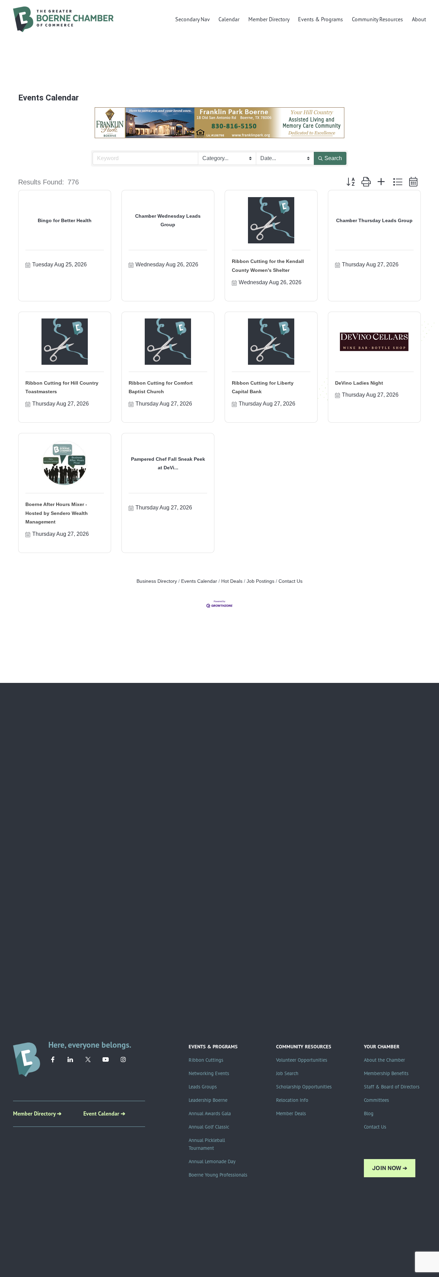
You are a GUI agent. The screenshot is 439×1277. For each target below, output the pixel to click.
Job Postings (260, 581)
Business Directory (157, 581)
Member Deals (291, 1113)
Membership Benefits (386, 1073)
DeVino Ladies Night (359, 383)
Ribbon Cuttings (206, 1060)
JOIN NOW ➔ (389, 1168)
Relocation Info (292, 1100)
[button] (350, 181)
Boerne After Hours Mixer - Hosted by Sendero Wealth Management (56, 513)
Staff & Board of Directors (391, 1087)
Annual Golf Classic (209, 1127)
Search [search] (333, 158)
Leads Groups (203, 1087)
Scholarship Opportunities (304, 1087)
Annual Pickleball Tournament (207, 1144)
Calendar (228, 19)
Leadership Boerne (208, 1100)
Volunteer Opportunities (301, 1060)
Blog (368, 1113)
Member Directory (268, 19)
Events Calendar (199, 581)
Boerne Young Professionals (218, 1175)
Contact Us (290, 581)
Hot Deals (231, 581)
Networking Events (209, 1073)
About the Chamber (384, 1060)
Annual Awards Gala (210, 1113)
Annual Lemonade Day (212, 1161)
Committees (376, 1100)
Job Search (287, 1073)
